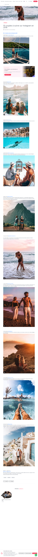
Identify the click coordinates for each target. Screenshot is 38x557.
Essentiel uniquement (28, 553)
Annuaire (17, 1)
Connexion (30, 1)
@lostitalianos (10, 331)
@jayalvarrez (9, 471)
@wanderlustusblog (10, 283)
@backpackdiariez (10, 196)
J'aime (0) (6, 481)
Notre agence (2, 1)
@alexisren (4, 471)
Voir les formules (7, 74)
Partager (12, 481)
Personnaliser (22, 553)
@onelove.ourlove (10, 377)
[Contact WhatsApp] (36, 555)
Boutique (14, 1)
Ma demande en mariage (8, 1)
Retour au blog (7, 4)
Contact (21, 1)
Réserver (35, 1)
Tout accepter (35, 553)
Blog (19, 1)
